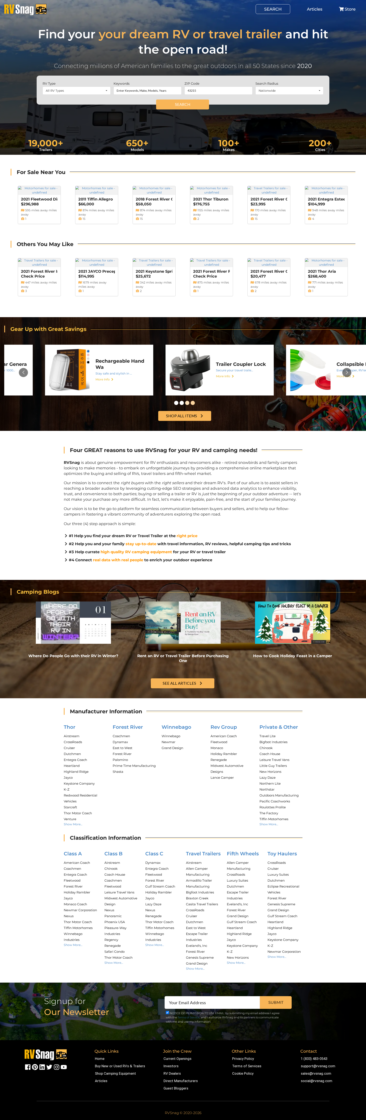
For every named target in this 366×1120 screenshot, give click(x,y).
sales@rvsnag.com (316, 1073)
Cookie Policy (243, 1073)
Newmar (168, 742)
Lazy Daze (267, 778)
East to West (122, 748)
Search (273, 9)
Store (350, 9)
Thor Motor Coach (78, 813)
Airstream (71, 736)
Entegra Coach (75, 760)
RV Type (49, 84)
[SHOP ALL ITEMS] (185, 411)
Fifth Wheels (243, 854)
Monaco (217, 748)
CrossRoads (73, 742)
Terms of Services (246, 1066)
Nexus (68, 916)
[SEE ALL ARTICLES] (183, 679)
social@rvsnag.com (316, 1081)
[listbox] (77, 91)
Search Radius (266, 84)
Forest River (128, 727)
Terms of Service (189, 1017)
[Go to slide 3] (187, 403)
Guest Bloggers (176, 1088)
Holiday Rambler (224, 754)
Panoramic (113, 916)
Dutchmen (72, 754)
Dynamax (120, 742)
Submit (275, 1002)
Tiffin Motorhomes (273, 819)
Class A (73, 854)
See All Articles (179, 683)
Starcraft (70, 807)
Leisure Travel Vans (274, 760)
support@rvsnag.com (318, 1066)
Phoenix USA (114, 922)
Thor (69, 727)
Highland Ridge (76, 772)
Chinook (266, 748)
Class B (113, 854)
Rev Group (224, 727)
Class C (154, 854)
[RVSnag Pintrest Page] (35, 1067)
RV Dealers (172, 1073)
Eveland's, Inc (196, 946)
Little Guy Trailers (273, 766)
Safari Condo (114, 952)
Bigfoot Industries (273, 742)
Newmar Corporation (80, 910)
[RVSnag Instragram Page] (56, 1067)
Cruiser (69, 748)
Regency (111, 940)
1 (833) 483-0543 (314, 1058)
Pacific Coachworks (274, 801)
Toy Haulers (282, 854)
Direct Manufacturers (181, 1081)
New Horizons (270, 772)
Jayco (68, 778)
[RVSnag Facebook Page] (27, 1067)
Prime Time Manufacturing (134, 766)
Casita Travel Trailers (202, 904)
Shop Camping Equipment (115, 1073)
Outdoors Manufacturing (279, 795)
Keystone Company (79, 783)
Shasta (118, 772)
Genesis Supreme (200, 957)
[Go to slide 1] (176, 403)
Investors (171, 1066)
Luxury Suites (237, 880)
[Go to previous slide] (23, 372)
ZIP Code (191, 84)
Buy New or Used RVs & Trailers (120, 1066)
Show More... (73, 824)
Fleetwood (219, 742)
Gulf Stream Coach (160, 886)
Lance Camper (222, 778)
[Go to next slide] (346, 372)
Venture (70, 819)
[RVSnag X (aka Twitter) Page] (49, 1067)
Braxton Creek (197, 898)
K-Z (66, 789)
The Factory (268, 813)
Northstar (266, 789)
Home (99, 1058)
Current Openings (177, 1058)
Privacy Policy (243, 1058)
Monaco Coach (75, 904)
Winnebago (176, 727)
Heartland (72, 766)
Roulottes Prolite (272, 807)
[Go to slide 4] (193, 403)
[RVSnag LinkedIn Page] (42, 1067)
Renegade (219, 760)
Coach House (269, 754)
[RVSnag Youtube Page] (63, 1067)
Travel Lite (267, 736)
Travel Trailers (203, 854)
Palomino (120, 760)
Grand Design (172, 748)
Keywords (122, 84)
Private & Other (278, 727)
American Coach (224, 736)
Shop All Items (181, 415)
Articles (314, 9)
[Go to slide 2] (182, 403)
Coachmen (121, 736)
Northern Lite (270, 783)
